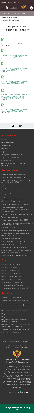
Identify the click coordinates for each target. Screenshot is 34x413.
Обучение (4, 149)
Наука (3, 152)
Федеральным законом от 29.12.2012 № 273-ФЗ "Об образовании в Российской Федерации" (17, 376)
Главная (4, 140)
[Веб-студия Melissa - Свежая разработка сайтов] (22, 392)
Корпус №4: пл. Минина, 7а (10, 273)
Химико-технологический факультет (14, 308)
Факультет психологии (9, 317)
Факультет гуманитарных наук (11, 297)
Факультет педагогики (9, 314)
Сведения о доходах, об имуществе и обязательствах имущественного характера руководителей (17, 385)
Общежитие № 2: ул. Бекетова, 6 (12, 285)
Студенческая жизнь (8, 160)
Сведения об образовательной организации (13, 164)
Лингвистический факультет (11, 332)
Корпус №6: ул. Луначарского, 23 (13, 276)
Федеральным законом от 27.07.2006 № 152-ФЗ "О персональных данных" (17, 379)
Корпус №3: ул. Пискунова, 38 (11, 270)
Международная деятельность (12, 155)
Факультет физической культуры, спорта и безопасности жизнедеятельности (16, 325)
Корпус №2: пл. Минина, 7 (10, 267)
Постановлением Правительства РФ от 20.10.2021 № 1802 (17, 382)
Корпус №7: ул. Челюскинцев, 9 (12, 279)
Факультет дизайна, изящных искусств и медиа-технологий (15, 301)
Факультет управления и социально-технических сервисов (14, 320)
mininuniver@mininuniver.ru (17, 347)
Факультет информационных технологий (15, 329)
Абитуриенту (5, 146)
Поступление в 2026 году (17, 407)
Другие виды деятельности (10, 157)
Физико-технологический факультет (14, 311)
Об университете (11, 13)
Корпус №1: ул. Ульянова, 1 (10, 264)
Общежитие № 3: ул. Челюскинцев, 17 (14, 288)
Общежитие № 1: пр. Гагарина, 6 (12, 282)
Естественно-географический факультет (15, 305)
